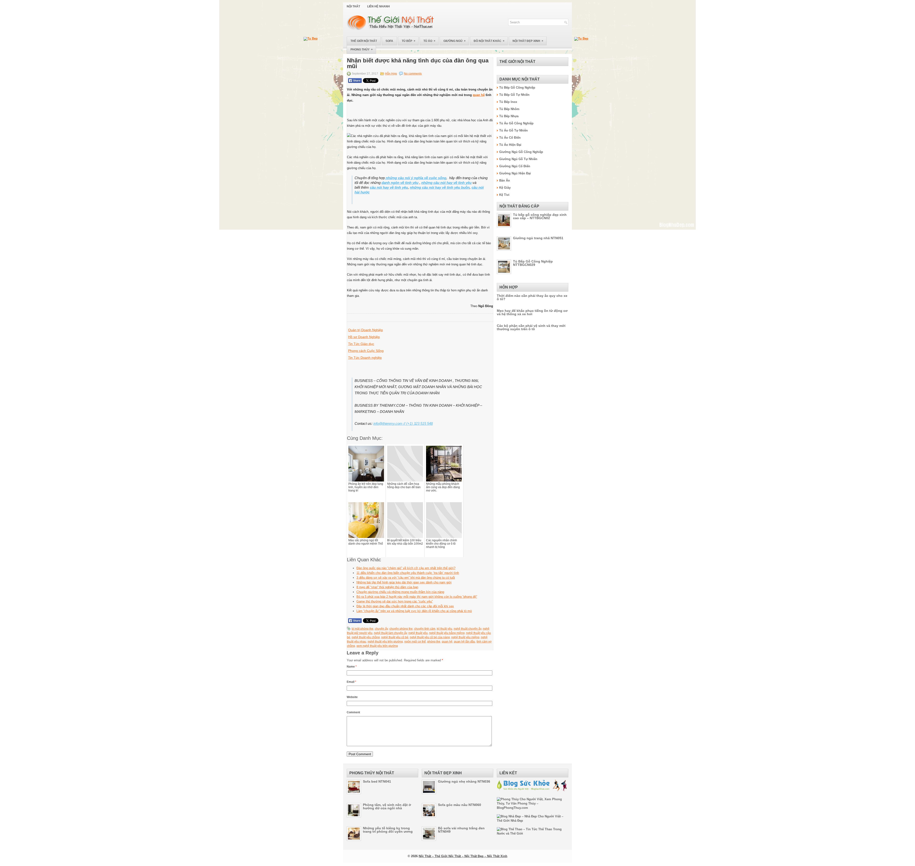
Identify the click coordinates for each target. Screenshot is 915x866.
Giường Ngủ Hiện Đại (515, 173)
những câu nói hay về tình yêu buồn (440, 187)
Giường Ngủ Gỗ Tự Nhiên (518, 159)
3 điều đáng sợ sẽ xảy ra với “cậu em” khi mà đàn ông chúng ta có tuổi (405, 577)
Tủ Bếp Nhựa (508, 116)
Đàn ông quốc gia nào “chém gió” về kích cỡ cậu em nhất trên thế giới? (405, 568)
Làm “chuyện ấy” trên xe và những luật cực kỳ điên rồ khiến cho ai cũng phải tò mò (414, 611)
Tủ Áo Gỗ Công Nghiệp (516, 123)
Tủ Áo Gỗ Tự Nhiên (513, 130)
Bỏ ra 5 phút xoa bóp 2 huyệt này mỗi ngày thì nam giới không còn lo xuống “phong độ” (416, 596)
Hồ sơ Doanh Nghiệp (364, 337)
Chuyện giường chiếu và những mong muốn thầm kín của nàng (400, 592)
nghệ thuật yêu (418, 633)
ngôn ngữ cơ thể (415, 641)
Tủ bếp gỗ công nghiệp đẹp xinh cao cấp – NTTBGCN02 (540, 216)
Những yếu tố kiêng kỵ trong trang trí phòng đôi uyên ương (388, 829)
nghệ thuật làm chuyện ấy (390, 633)
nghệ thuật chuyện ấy (467, 628)
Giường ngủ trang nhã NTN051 (538, 238)
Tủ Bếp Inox (508, 102)
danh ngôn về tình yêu (399, 183)
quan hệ (479, 95)
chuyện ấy (381, 628)
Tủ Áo (429, 41)
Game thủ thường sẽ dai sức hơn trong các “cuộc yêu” (394, 601)
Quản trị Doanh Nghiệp (365, 330)
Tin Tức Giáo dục (361, 344)
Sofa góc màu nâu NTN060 (459, 805)
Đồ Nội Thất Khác (489, 41)
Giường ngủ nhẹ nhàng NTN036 (464, 781)
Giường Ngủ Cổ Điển (514, 166)
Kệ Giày (505, 187)
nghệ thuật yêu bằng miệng (447, 633)
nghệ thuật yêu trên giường (385, 641)
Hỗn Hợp (391, 73)
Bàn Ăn (504, 180)
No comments (413, 73)
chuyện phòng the (401, 628)
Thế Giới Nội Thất (364, 41)
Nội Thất (353, 6)
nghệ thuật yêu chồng (366, 637)
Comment (353, 712)
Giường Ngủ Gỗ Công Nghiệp (521, 152)
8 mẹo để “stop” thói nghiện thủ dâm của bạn (387, 587)
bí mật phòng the (362, 628)
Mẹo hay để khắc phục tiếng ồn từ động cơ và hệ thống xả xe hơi (532, 312)
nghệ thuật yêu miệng (465, 637)
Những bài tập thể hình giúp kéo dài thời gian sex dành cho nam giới (404, 582)
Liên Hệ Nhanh (378, 6)
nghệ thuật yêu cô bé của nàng (430, 637)
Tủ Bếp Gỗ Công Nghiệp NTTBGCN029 (533, 263)
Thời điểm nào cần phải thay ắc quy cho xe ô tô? (532, 297)
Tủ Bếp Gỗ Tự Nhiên (514, 94)
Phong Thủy (362, 49)
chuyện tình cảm (424, 628)
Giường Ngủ (454, 41)
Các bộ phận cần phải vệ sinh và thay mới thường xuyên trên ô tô (531, 327)
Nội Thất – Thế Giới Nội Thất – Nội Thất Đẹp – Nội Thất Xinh (463, 856)
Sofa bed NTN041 (377, 781)
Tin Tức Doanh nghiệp (365, 358)
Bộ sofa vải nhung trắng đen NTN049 (461, 829)
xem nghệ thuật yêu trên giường (377, 646)
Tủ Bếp (408, 41)
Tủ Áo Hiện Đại (510, 145)
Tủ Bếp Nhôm (509, 109)
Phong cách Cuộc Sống (366, 351)
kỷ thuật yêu (444, 628)
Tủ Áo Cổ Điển (510, 137)
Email (351, 682)
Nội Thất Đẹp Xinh (528, 41)
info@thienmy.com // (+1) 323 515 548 (403, 423)
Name (352, 666)
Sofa (389, 41)
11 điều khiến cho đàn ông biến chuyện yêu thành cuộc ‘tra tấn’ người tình (407, 573)
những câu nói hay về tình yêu (446, 183)
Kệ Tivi (504, 195)
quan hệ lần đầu (464, 641)
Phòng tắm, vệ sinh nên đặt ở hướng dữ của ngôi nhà (387, 806)
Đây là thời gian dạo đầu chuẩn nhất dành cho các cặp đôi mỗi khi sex (405, 606)
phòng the (433, 641)
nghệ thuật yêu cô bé (394, 637)
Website (352, 697)
